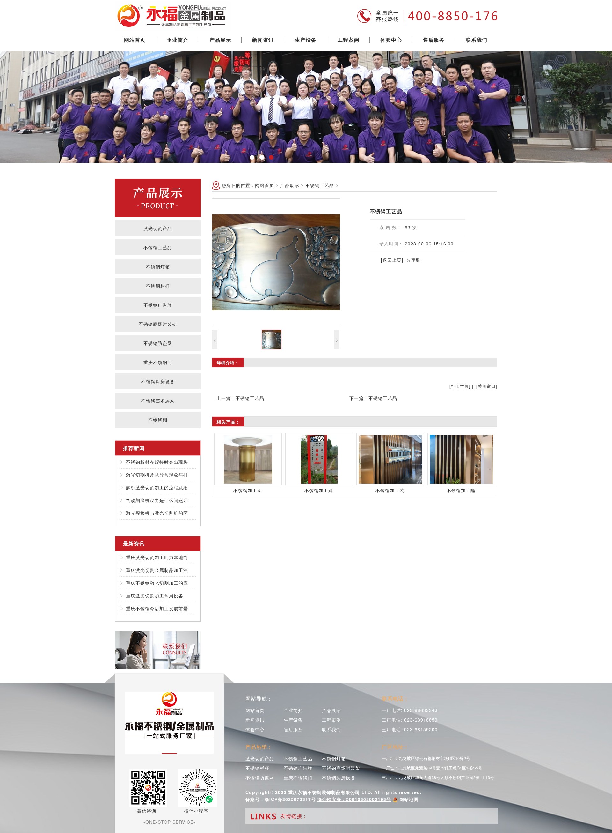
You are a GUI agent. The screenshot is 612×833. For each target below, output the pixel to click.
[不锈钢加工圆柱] (248, 459)
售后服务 (434, 39)
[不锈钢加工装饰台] (390, 459)
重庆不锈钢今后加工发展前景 (157, 608)
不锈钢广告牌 (157, 305)
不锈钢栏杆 (158, 285)
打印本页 (460, 386)
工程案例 (348, 39)
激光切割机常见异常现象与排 (157, 474)
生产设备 (306, 39)
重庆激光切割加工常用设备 (154, 595)
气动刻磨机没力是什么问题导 (157, 500)
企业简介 (177, 39)
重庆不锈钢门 (157, 362)
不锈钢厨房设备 (158, 381)
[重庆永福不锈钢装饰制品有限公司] (173, 14)
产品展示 (220, 39)
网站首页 (135, 39)
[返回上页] (392, 260)
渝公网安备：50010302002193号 (354, 799)
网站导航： (259, 698)
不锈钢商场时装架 (158, 324)
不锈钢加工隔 (461, 490)
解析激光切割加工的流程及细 (157, 487)
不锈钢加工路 (318, 490)
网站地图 (409, 799)
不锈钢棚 (157, 419)
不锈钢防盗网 (157, 343)
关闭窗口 (487, 386)
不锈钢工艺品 (157, 247)
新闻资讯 (263, 39)
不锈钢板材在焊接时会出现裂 (157, 462)
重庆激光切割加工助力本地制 (157, 557)
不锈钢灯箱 (158, 266)
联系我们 (476, 39)
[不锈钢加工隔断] (461, 459)
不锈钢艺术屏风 (158, 400)
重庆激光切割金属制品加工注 (157, 570)
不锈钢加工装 (389, 490)
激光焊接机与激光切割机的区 (157, 513)
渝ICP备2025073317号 (290, 799)
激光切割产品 (157, 228)
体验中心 (391, 39)
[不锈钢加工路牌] (319, 459)
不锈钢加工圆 (247, 490)
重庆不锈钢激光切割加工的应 (157, 583)
